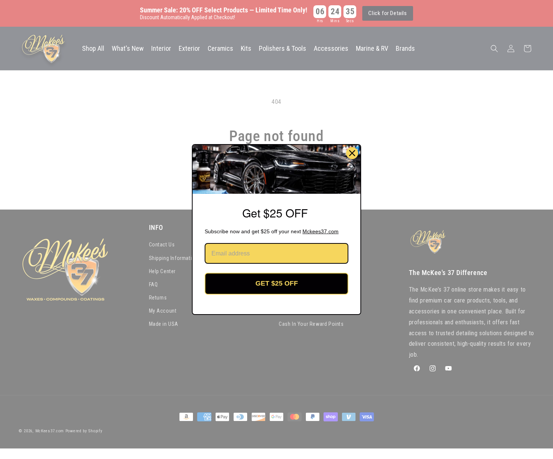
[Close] (352, 153)
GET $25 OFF (276, 283)
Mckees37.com (320, 231)
